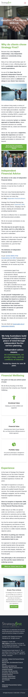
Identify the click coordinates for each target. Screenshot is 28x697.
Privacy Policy (11, 652)
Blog (3, 681)
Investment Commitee (7, 669)
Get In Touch (14, 606)
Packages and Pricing (7, 674)
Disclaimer (10, 655)
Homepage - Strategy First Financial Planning (13, 659)
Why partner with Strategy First (9, 666)
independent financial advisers (16, 198)
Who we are (5, 660)
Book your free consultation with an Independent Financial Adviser (14, 147)
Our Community (6, 679)
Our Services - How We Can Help (10, 672)
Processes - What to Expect (8, 676)
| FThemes (22, 692)
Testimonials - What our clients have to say (12, 667)
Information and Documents (8, 678)
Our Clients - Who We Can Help (9, 671)
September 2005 (19, 204)
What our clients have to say (13, 566)
